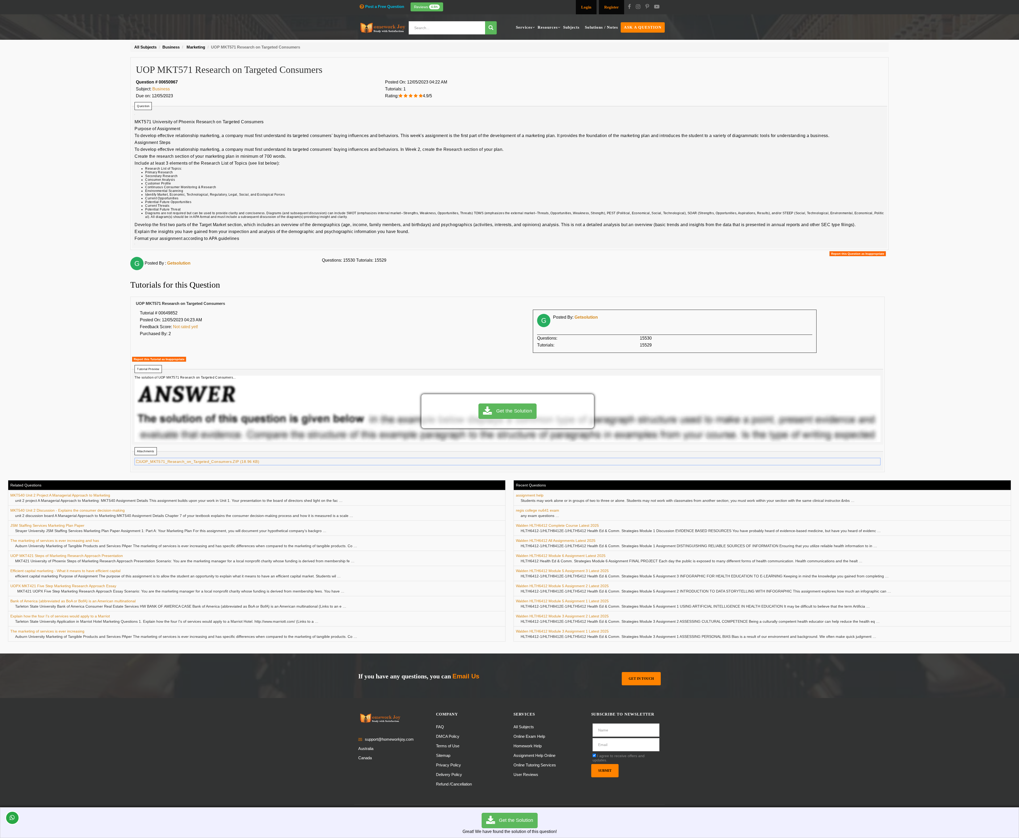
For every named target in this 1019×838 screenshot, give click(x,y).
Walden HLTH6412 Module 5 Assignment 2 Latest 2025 (562, 586)
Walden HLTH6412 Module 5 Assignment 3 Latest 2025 (562, 571)
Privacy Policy (448, 765)
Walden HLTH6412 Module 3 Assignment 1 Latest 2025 (562, 631)
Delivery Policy (449, 774)
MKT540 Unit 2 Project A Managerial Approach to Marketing (60, 495)
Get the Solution (512, 411)
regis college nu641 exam (537, 510)
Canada (365, 758)
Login (586, 7)
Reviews (426, 7)
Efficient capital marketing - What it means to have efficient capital (65, 571)
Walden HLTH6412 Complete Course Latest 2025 (557, 525)
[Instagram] (638, 7)
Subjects (571, 27)
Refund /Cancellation (454, 784)
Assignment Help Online (534, 755)
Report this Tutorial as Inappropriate (159, 359)
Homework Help (527, 746)
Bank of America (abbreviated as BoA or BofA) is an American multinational (73, 601)
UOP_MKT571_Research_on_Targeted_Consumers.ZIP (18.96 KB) (199, 461)
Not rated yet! (185, 326)
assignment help (529, 495)
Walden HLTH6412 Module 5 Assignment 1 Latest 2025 (562, 601)
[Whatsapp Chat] (12, 818)
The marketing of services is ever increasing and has (54, 540)
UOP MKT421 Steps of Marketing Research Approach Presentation (66, 556)
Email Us (465, 676)
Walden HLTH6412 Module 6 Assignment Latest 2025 (561, 556)
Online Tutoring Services (534, 765)
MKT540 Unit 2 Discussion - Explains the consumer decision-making (67, 510)
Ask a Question (643, 27)
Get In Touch (641, 679)
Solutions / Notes (601, 27)
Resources (548, 27)
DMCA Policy (447, 736)
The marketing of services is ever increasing (47, 631)
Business (161, 89)
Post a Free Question (384, 6)
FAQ (440, 727)
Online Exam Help (529, 736)
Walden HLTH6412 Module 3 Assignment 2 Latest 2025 (562, 616)
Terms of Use (447, 746)
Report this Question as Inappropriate (857, 253)
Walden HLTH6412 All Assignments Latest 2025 (555, 540)
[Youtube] (657, 7)
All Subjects (523, 727)
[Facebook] (629, 7)
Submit (605, 771)
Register (611, 7)
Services (524, 27)
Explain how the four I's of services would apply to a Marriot (60, 616)
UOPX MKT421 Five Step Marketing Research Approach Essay (63, 586)
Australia (365, 748)
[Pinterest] (647, 7)
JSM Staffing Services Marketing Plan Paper (47, 525)
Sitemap (443, 755)
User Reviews (525, 774)
